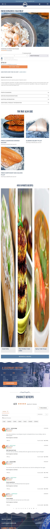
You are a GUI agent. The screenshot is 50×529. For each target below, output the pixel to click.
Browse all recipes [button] (25, 356)
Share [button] (9, 440)
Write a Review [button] (43, 407)
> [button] (36, 508)
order (14, 421)
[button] (10, 383)
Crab (4, 421)
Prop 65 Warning (6, 92)
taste (25, 421)
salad (20, 421)
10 (33, 508)
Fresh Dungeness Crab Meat (11, 437)
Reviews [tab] (4, 411)
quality (9, 421)
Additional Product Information (11, 103)
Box (47, 4)
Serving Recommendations (9, 96)
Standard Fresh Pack (9, 58)
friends (30, 421)
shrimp (36, 421)
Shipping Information (7, 99)
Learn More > (22, 72)
